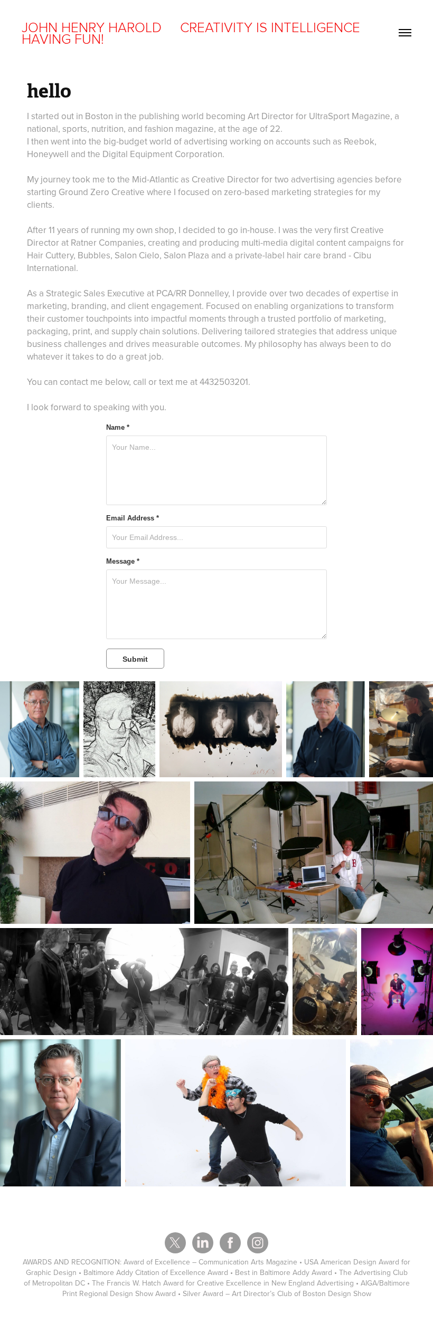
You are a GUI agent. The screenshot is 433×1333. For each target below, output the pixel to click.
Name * (117, 427)
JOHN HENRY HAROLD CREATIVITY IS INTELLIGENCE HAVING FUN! (193, 32)
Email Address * (132, 518)
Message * (122, 561)
